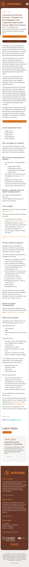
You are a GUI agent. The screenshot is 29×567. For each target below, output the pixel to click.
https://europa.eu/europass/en (17, 221)
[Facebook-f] (14, 544)
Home (4, 11)
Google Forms (8, 211)
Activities (7, 439)
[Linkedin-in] (12, 544)
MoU (3, 523)
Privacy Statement (11, 560)
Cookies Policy (19, 560)
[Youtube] (17, 544)
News (9, 11)
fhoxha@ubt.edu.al (19, 404)
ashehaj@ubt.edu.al (16, 402)
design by (14, 563)
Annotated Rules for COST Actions (15, 312)
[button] (27, 4)
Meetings (13, 439)
